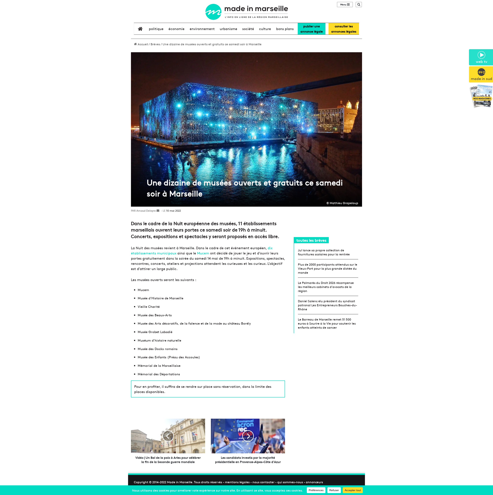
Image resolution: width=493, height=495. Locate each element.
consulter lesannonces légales (343, 28)
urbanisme (228, 28)
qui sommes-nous (290, 482)
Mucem (203, 253)
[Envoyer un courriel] (158, 210)
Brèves (155, 44)
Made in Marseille (179, 482)
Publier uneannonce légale (311, 28)
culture (265, 28)
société (248, 28)
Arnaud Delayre (146, 210)
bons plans (285, 28)
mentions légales (237, 482)
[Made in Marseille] (246, 12)
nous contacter (263, 482)
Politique (156, 28)
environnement (202, 28)
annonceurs (314, 482)
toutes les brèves (311, 240)
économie (176, 28)
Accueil (142, 44)
